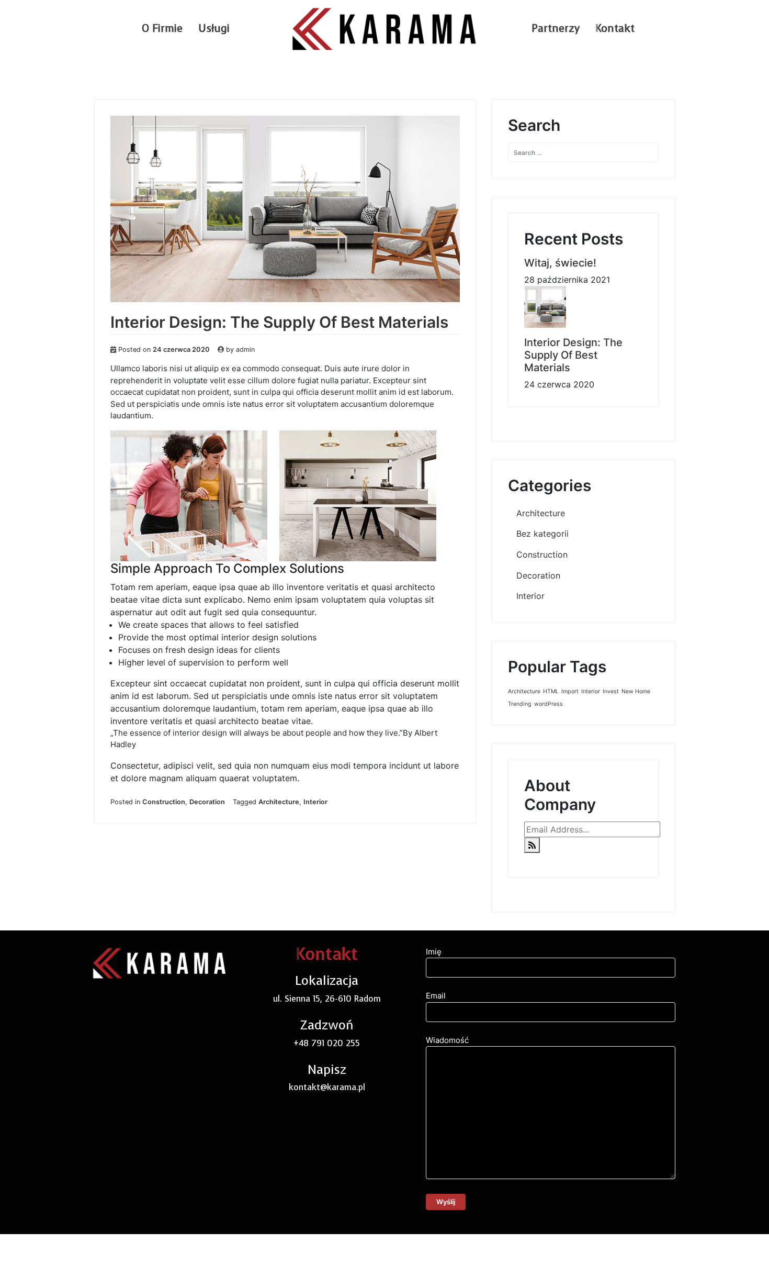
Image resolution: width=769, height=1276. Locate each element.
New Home (635, 691)
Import (570, 691)
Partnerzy (555, 28)
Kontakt (615, 28)
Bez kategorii (542, 533)
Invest (611, 691)
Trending (519, 704)
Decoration (207, 802)
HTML (551, 691)
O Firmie (162, 28)
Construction (163, 802)
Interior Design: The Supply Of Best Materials (279, 322)
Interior (315, 802)
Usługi (214, 28)
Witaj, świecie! (560, 263)
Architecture (278, 802)
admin (245, 349)
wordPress (548, 704)
